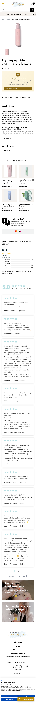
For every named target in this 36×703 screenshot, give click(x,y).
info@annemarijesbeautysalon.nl (18, 675)
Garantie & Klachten (18, 653)
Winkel (8, 19)
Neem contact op (11, 88)
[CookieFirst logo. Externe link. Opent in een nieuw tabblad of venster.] (2, 680)
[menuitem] (7, 52)
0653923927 (18, 673)
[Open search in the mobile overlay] (18, 10)
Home (3, 19)
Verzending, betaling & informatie (18, 656)
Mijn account (18, 650)
